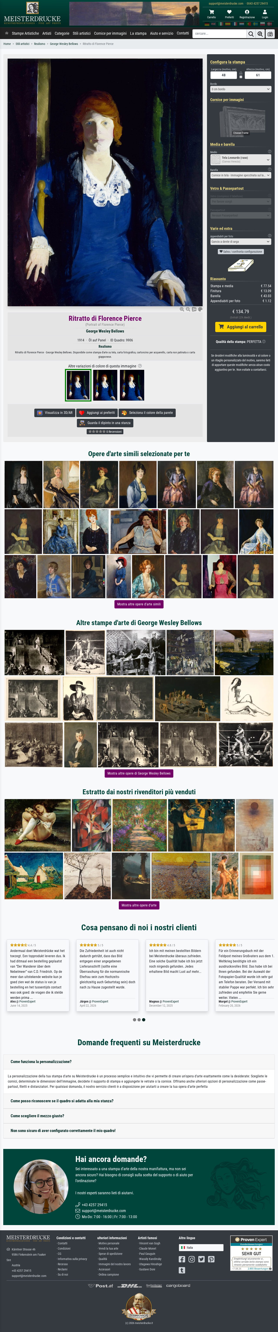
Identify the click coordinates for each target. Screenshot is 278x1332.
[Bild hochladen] (270, 33)
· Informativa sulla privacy (71, 1259)
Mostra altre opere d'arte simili (139, 604)
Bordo (213, 83)
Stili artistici (82, 33)
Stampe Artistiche (25, 33)
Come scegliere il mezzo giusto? (37, 1115)
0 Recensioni (114, 431)
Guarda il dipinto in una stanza (108, 423)
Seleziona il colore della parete (150, 413)
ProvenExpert (27, 1001)
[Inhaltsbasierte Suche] (260, 33)
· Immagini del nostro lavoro (114, 1264)
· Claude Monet (147, 1248)
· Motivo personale (108, 1243)
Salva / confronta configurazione (242, 251)
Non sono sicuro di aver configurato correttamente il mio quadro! (63, 1130)
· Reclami (61, 1269)
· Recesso (62, 1264)
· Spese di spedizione (109, 1254)
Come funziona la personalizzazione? (41, 1061)
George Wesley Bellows (64, 44)
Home (7, 44)
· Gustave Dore (146, 1269)
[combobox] (241, 89)
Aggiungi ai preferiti (99, 413)
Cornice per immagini (110, 33)
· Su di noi (62, 1274)
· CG (58, 1254)
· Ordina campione (108, 1274)
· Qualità (102, 1259)
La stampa (138, 33)
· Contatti (61, 1243)
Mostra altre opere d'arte (139, 905)
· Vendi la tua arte (107, 1248)
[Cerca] (251, 33)
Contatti (183, 33)
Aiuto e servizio (161, 33)
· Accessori (103, 1269)
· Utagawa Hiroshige (150, 1264)
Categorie (62, 33)
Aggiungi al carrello (243, 326)
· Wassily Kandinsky (149, 1259)
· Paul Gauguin (146, 1254)
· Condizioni (63, 1248)
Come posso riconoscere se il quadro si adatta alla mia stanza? (62, 1100)
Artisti (46, 33)
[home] (6, 33)
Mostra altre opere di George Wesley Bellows (139, 773)
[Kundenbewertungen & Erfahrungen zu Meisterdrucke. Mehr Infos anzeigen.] (251, 1253)
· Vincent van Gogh (149, 1243)
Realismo (39, 44)
